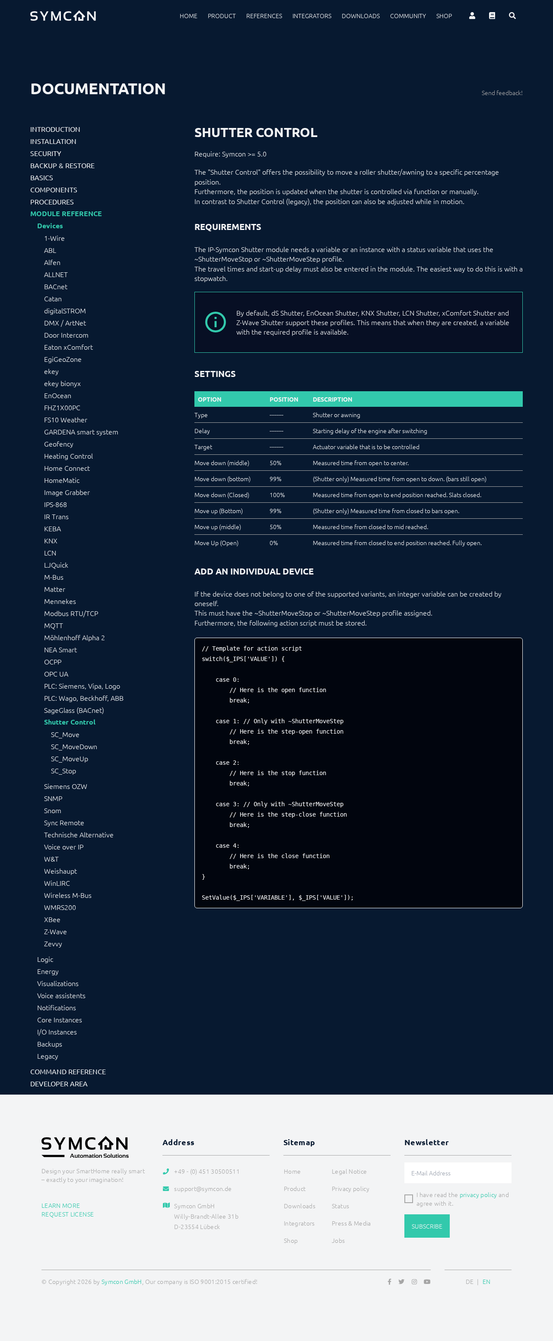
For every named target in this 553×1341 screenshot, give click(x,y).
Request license (67, 1214)
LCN (50, 552)
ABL (50, 250)
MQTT (53, 625)
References (264, 15)
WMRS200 (60, 907)
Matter (54, 588)
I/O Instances (57, 1031)
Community (408, 15)
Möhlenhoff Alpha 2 (74, 637)
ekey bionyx (62, 383)
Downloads (361, 15)
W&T (51, 858)
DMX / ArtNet (65, 322)
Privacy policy (350, 1188)
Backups (49, 1043)
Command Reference (68, 1071)
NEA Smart (60, 649)
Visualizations (58, 983)
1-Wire (54, 237)
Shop (444, 15)
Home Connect (67, 467)
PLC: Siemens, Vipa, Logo (82, 685)
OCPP (52, 661)
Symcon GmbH (122, 1281)
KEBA (52, 528)
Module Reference (66, 213)
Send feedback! (502, 92)
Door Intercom (66, 334)
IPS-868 (55, 504)
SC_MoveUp (69, 758)
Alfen (52, 262)
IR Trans (56, 516)
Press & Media (351, 1223)
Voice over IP (63, 846)
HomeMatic (61, 480)
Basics (41, 177)
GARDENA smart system (81, 431)
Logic (45, 959)
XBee (52, 919)
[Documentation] (492, 15)
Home (188, 15)
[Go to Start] (536, 1292)
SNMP (53, 798)
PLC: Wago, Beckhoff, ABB (84, 697)
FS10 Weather (65, 419)
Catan (53, 298)
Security (45, 153)
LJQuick (56, 564)
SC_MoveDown (74, 746)
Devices (50, 225)
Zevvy (53, 943)
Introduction (55, 129)
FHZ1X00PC (62, 407)
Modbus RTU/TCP (71, 613)
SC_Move (65, 734)
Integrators (311, 15)
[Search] (512, 15)
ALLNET (56, 274)
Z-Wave (55, 931)
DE (470, 1281)
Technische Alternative (79, 834)
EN (487, 1281)
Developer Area (59, 1083)
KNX (50, 540)
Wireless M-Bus (68, 895)
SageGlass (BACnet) (74, 710)
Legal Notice (349, 1171)
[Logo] (63, 15)
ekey (51, 371)
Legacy (47, 1055)
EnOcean (57, 395)
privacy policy (478, 1194)
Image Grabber (67, 492)
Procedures (52, 201)
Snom (52, 810)
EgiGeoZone (63, 358)
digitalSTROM (65, 310)
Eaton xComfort (68, 346)
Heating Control (68, 455)
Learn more (60, 1205)
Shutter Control (69, 722)
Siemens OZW (65, 786)
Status (340, 1205)
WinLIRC (57, 882)
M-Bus (54, 576)
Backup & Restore (62, 165)
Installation (53, 141)
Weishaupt (60, 870)
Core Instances (59, 1019)
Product (222, 15)
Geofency (58, 443)
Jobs (338, 1240)
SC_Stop (63, 770)
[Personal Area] (472, 15)
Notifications (56, 1007)
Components (53, 189)
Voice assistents (61, 995)
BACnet (55, 286)
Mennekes (60, 601)
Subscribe (427, 1226)
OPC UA (56, 673)
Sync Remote (64, 822)
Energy (48, 971)
